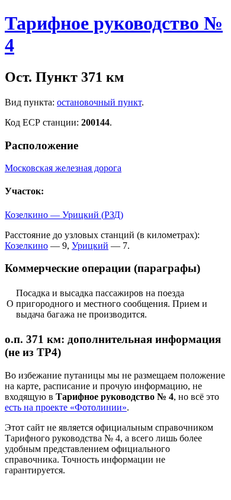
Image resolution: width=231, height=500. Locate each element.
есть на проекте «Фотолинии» (66, 407)
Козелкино (26, 246)
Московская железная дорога (63, 168)
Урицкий (90, 246)
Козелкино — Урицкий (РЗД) (64, 215)
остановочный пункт (99, 102)
